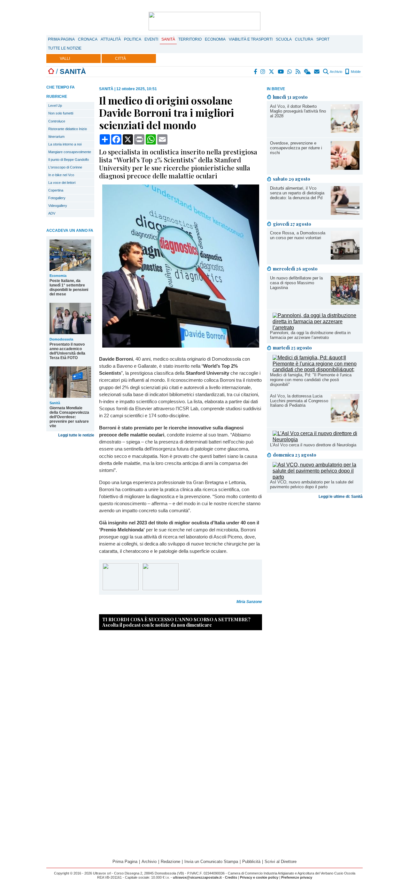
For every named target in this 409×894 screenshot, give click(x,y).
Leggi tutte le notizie (76, 435)
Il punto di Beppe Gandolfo (68, 159)
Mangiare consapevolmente (69, 152)
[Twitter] (272, 72)
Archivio (335, 72)
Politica (132, 39)
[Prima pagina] (51, 71)
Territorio (190, 39)
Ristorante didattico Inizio (67, 129)
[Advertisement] (315, 552)
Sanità (168, 39)
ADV (51, 213)
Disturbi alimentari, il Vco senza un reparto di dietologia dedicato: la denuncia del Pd (297, 193)
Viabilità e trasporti (251, 39)
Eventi (151, 39)
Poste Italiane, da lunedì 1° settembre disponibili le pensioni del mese (69, 287)
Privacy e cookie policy (259, 877)
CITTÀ (120, 58)
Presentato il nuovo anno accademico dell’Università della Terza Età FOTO (67, 351)
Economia (215, 39)
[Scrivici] (317, 72)
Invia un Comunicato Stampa (211, 861)
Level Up (55, 105)
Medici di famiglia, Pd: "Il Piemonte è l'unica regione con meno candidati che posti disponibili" (310, 379)
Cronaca (87, 39)
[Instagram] (263, 72)
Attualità (111, 39)
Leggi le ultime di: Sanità (341, 496)
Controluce (56, 121)
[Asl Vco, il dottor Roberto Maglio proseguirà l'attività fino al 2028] (345, 131)
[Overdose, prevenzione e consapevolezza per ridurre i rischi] (345, 168)
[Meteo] (307, 72)
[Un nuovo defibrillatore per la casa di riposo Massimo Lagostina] (345, 303)
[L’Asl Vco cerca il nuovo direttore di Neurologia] (316, 439)
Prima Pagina (61, 39)
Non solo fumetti (60, 113)
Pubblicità (251, 861)
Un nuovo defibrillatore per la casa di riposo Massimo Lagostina (296, 283)
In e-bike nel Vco (61, 175)
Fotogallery (57, 198)
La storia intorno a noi (64, 144)
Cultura (304, 39)
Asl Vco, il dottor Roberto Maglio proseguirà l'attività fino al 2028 (298, 111)
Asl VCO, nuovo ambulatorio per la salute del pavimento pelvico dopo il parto (311, 484)
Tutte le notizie (64, 48)
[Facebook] (256, 72)
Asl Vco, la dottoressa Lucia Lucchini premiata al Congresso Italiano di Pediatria (299, 401)
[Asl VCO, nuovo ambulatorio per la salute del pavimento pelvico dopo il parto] (316, 477)
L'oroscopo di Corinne (65, 167)
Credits (231, 877)
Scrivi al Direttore (281, 861)
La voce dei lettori (61, 182)
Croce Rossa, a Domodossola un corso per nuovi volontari (297, 235)
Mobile (355, 72)
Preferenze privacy (296, 877)
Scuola (284, 39)
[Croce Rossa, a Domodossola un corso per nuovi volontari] (345, 258)
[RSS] (298, 72)
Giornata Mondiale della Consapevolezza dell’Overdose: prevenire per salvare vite (69, 417)
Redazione (170, 861)
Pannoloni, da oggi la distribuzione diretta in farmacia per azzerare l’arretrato (310, 335)
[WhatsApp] (290, 72)
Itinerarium (56, 136)
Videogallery (57, 206)
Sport (322, 39)
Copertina (55, 190)
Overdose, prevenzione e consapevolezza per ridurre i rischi (296, 148)
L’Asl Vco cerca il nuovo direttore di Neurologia (313, 445)
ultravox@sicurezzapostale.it (197, 877)
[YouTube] (281, 72)
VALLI (65, 58)
